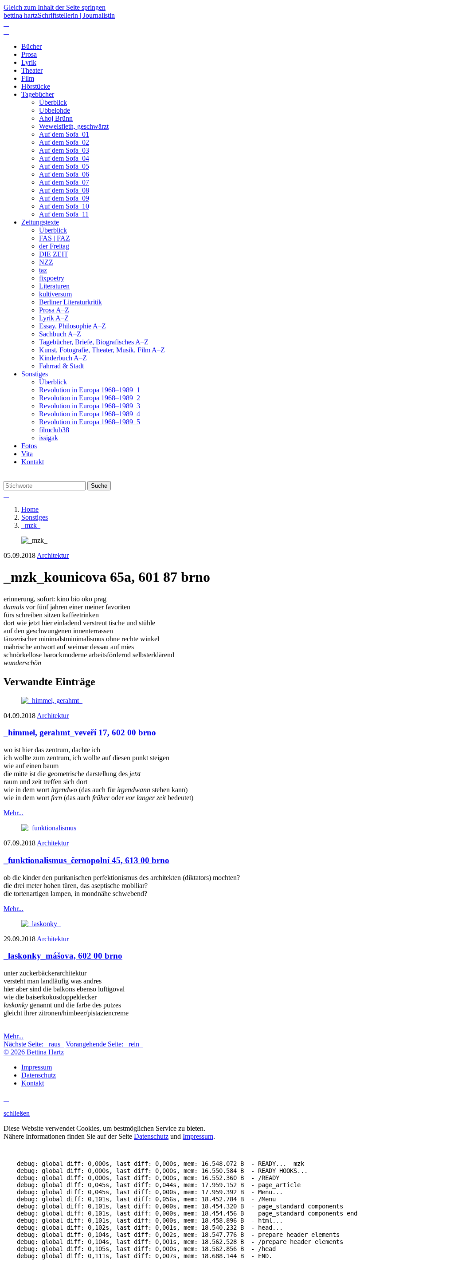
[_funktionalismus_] (50, 828)
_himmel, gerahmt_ (80, 732)
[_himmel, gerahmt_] (51, 700)
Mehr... (13, 813)
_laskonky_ (63, 955)
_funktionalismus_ (86, 860)
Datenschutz (151, 1136)
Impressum (198, 1136)
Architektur (53, 555)
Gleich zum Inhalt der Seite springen (55, 7)
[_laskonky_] (41, 924)
